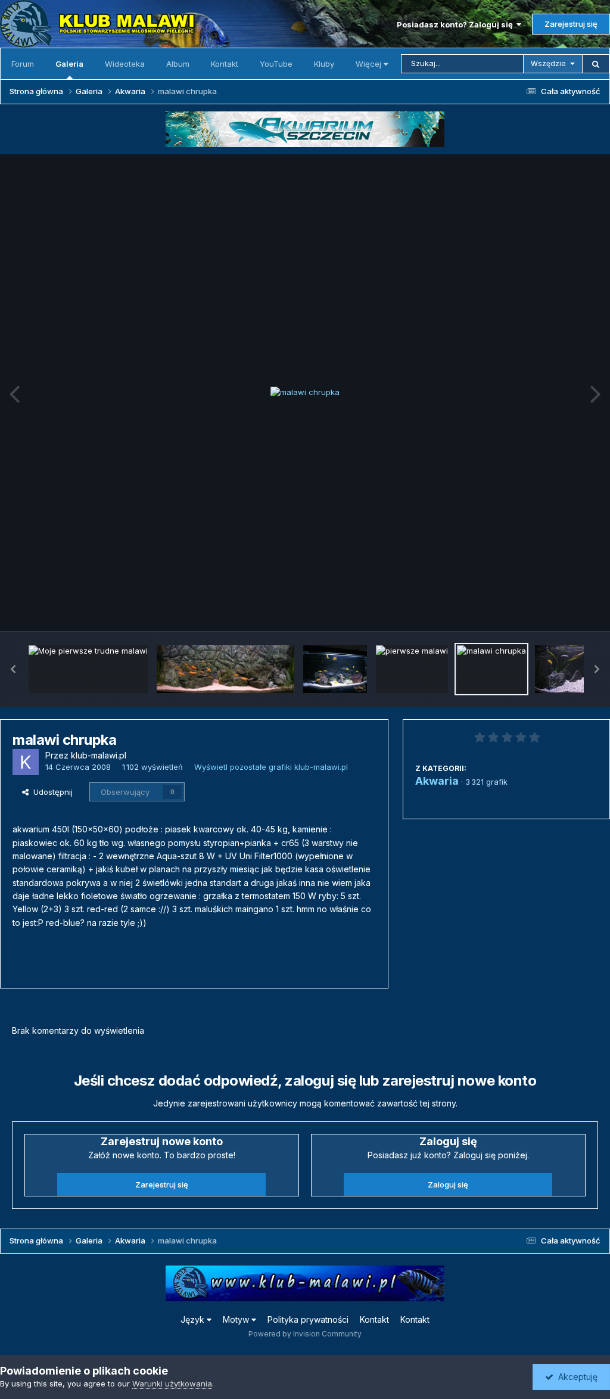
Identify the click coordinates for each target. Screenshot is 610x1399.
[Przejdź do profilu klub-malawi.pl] (26, 762)
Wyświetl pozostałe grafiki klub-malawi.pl (271, 767)
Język (193, 1319)
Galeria (69, 64)
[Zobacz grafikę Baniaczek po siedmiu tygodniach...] (225, 669)
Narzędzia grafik (552, 609)
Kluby (324, 64)
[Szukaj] (596, 64)
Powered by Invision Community (305, 1333)
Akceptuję (575, 1377)
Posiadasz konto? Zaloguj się (456, 24)
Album (177, 64)
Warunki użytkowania (172, 1383)
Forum (22, 64)
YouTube (276, 64)
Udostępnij (51, 792)
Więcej (368, 64)
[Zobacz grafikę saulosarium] (335, 669)
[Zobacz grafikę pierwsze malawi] (412, 669)
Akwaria (437, 781)
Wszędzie (548, 63)
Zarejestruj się (570, 24)
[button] (13, 669)
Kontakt (224, 64)
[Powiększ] (305, 393)
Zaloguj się (448, 1184)
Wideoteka (125, 64)
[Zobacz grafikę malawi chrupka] (491, 669)
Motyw (237, 1319)
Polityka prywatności (307, 1319)
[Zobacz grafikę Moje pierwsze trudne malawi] (88, 669)
